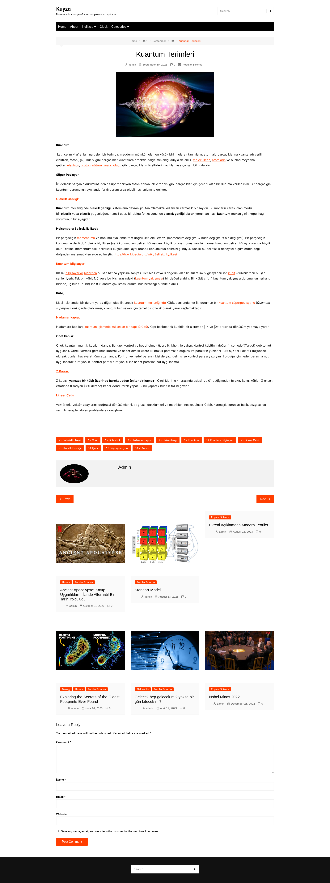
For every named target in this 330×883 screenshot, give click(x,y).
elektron (73, 165)
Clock (104, 26)
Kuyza (63, 9)
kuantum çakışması (149, 278)
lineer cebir (252, 440)
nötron (97, 165)
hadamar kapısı (141, 440)
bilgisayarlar (74, 273)
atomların (219, 160)
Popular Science (192, 64)
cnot (95, 440)
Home (62, 26)
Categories (118, 26)
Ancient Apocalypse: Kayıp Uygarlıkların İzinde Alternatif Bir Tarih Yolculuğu (87, 594)
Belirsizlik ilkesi (72, 440)
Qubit (95, 448)
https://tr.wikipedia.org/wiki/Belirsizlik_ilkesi (145, 254)
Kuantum (193, 440)
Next (263, 499)
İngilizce (87, 26)
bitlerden (90, 273)
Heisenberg (170, 440)
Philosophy (143, 689)
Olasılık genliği (72, 448)
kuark (108, 165)
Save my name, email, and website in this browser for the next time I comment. (110, 831)
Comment (63, 742)
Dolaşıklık (115, 440)
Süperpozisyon (119, 448)
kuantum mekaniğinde (150, 303)
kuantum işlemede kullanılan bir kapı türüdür (115, 327)
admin (132, 64)
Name (61, 779)
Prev (67, 499)
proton (86, 165)
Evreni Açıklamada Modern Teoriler (238, 525)
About (74, 26)
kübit (231, 273)
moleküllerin (201, 160)
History (66, 582)
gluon (117, 165)
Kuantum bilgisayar (221, 440)
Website (61, 814)
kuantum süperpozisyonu (237, 303)
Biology (66, 689)
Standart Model (148, 590)
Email (61, 796)
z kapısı (144, 448)
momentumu (86, 238)
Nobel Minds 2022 (224, 697)
